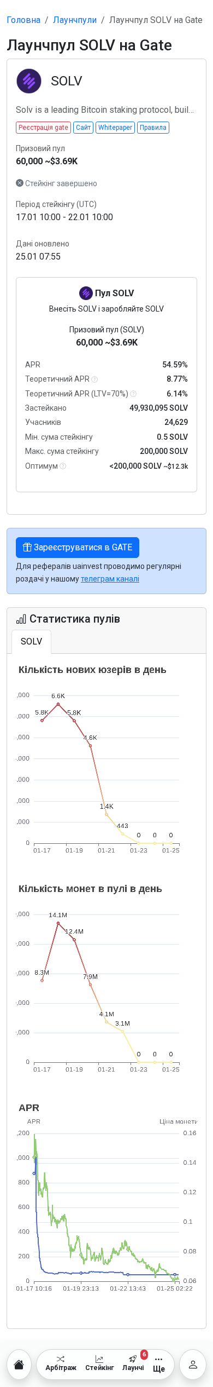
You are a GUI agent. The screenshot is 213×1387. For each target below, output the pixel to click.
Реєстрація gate (43, 127)
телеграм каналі (110, 578)
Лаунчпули (75, 20)
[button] (94, 379)
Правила (153, 127)
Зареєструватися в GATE (82, 547)
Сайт (83, 127)
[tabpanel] (106, 991)
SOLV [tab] (31, 641)
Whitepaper (115, 127)
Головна (23, 20)
